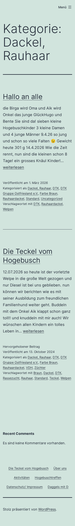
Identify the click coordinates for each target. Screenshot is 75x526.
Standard (32, 199)
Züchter (40, 368)
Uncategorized (51, 199)
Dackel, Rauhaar (39, 188)
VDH (29, 368)
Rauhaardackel (13, 199)
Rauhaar (27, 378)
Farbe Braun (48, 193)
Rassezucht (11, 378)
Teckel (54, 378)
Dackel (48, 373)
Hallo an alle (22, 96)
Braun (37, 373)
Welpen (8, 209)
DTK (56, 188)
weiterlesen (13, 167)
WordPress (47, 509)
